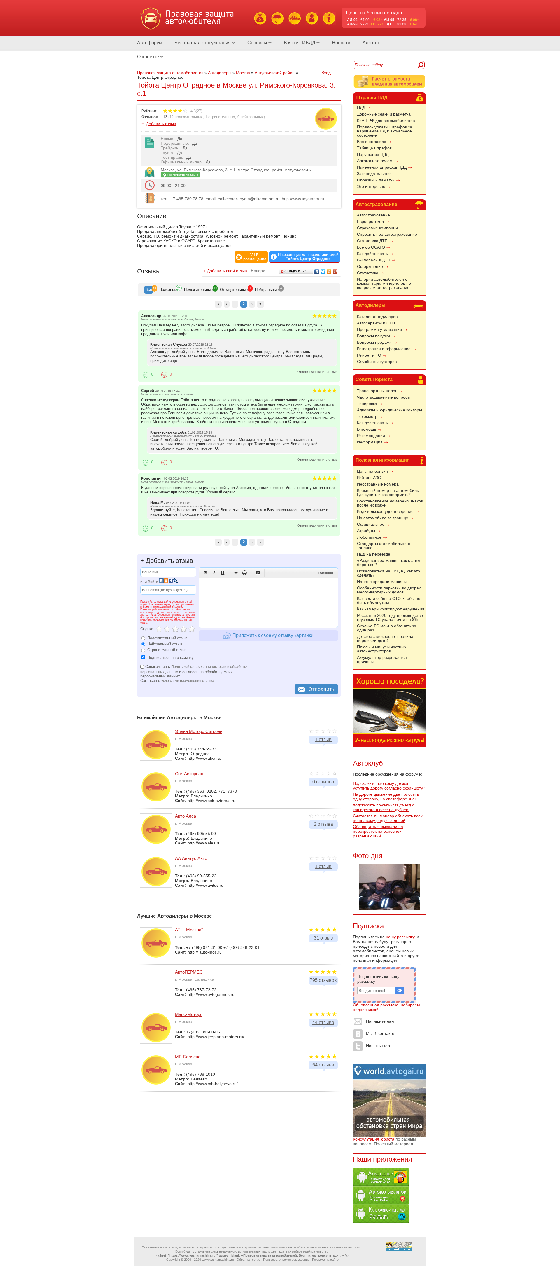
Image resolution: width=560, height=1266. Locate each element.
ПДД (361, 107)
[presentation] (148, 290)
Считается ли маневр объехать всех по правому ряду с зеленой (388, 818)
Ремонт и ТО (369, 355)
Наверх (258, 270)
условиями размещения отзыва (187, 681)
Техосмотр (367, 416)
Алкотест (372, 42)
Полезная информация (383, 459)
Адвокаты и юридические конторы (389, 410)
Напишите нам (380, 1021)
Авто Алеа (185, 815)
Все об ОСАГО (371, 247)
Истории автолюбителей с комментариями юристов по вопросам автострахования (384, 283)
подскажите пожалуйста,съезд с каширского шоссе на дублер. (383, 807)
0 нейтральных (250, 117)
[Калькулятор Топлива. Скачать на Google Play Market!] (381, 1221)
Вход (326, 72)
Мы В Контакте (380, 1033)
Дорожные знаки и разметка (384, 114)
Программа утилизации (379, 329)
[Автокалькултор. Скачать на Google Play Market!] (381, 1203)
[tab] (148, 290)
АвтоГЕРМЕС (189, 972)
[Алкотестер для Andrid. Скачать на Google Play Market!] (381, 1184)
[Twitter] (323, 271)
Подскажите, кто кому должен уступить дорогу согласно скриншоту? (389, 785)
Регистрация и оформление (384, 348)
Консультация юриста (373, 1139)
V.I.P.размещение (254, 257)
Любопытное (369, 537)
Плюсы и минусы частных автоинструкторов (381, 649)
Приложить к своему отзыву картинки (272, 635)
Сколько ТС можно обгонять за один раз (386, 628)
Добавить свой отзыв (227, 270)
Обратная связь (248, 1259)
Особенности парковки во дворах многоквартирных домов (389, 590)
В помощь (366, 429)
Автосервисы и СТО (376, 323)
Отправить (321, 689)
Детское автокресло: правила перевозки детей (385, 638)
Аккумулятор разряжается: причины (382, 659)
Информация (370, 442)
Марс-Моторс (188, 1014)
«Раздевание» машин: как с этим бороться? (388, 562)
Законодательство (374, 173)
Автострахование (376, 204)
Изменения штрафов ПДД (382, 167)
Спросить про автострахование (387, 234)
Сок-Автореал (189, 773)
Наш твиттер (378, 1045)
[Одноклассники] (329, 271)
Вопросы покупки (373, 335)
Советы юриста (374, 379)
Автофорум (149, 42)
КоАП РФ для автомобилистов (386, 120)
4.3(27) (195, 111)
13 (165, 117)
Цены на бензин (372, 471)
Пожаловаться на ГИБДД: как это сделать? (388, 573)
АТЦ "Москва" (189, 929)
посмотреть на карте (182, 174)
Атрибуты (366, 530)
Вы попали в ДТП (373, 260)
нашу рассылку (400, 937)
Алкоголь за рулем (375, 160)
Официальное (370, 524)
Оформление (370, 266)
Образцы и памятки (376, 180)
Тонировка (367, 403)
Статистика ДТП (372, 240)
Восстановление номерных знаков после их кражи (390, 503)
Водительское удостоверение (385, 511)
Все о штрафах (371, 141)
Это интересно (371, 186)
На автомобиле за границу (382, 518)
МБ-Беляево (187, 1056)
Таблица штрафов (374, 148)
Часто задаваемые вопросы (383, 397)
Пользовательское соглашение (286, 1259)
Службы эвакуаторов (377, 361)
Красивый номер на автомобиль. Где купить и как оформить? (388, 492)
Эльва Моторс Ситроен (198, 731)
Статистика (367, 272)
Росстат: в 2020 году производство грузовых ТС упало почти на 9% (390, 617)
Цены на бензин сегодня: (374, 12)
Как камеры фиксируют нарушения (390, 609)
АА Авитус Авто (191, 858)
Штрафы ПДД (371, 97)
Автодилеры (371, 305)
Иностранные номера (378, 484)
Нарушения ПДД (372, 154)
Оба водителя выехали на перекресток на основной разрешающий (378, 831)
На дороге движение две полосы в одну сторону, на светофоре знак (386, 796)
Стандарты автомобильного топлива (383, 545)
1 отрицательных (220, 117)
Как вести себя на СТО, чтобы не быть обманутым (388, 600)
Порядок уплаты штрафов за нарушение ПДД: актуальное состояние (384, 131)
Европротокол (370, 221)
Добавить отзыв (161, 123)
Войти (153, 582)
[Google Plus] (335, 271)
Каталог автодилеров (377, 316)
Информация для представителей (308, 257)
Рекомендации (371, 435)
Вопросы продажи (374, 342)
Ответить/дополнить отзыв (317, 371)
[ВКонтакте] (317, 271)
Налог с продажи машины (382, 581)
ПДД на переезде (373, 554)
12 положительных (186, 117)
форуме (413, 774)
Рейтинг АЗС (369, 477)
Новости (341, 42)
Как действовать (372, 253)
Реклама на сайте (325, 1259)
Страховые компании (377, 228)
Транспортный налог (377, 390)
